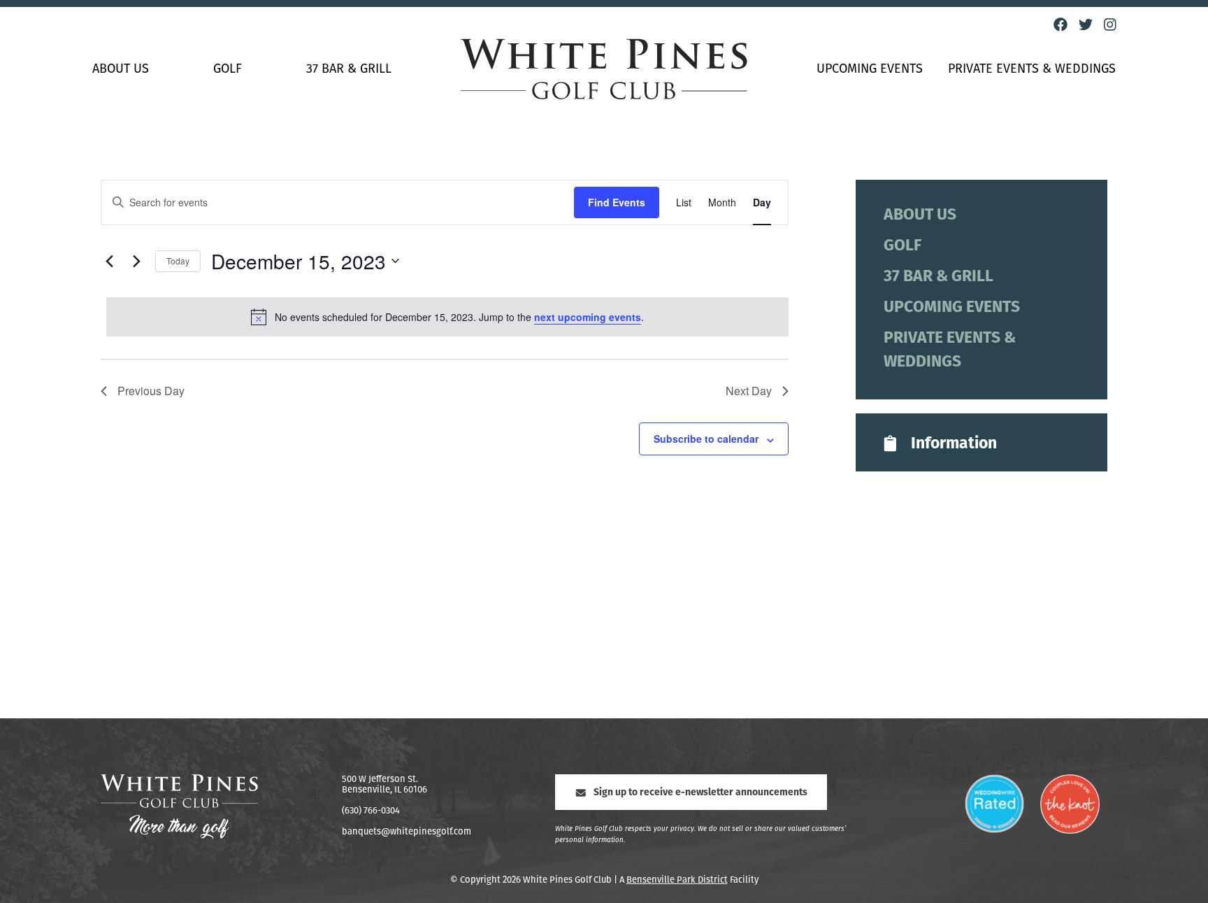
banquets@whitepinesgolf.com (406, 832)
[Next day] (136, 261)
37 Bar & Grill (348, 70)
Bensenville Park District (677, 880)
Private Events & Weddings (1032, 70)
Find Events (616, 202)
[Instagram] (1110, 24)
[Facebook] (1060, 24)
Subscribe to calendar (706, 439)
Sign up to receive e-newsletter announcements (700, 793)
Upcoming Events (870, 70)
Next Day (749, 391)
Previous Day (151, 391)
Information (954, 444)
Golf (227, 70)
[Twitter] (1085, 24)
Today (177, 260)
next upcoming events (587, 317)
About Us (120, 70)
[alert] (447, 316)
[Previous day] (109, 261)
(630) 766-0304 (371, 811)
